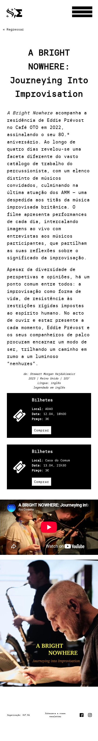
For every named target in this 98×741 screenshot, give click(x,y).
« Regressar (13, 29)
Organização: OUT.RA (18, 715)
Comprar (41, 430)
